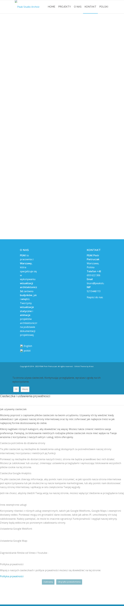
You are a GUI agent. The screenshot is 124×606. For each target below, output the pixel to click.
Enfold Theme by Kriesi (84, 366)
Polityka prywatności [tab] (11, 564)
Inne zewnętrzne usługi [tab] (13, 504)
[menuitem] (51, 6)
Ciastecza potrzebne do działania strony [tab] (22, 443)
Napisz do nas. (95, 297)
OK (16, 389)
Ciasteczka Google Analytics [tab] (15, 473)
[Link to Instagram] (97, 370)
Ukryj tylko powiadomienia (69, 582)
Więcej (25, 389)
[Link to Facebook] (102, 370)
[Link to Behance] (92, 370)
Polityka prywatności (11, 576)
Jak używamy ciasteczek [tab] (13, 409)
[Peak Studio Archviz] (27, 6)
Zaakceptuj (48, 582)
